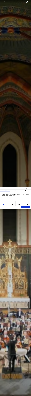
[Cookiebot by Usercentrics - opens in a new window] (27, 188)
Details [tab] (15, 190)
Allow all (25, 207)
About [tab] (25, 190)
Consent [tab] (5, 190)
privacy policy (12, 199)
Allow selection (15, 207)
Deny (5, 207)
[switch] (12, 204)
